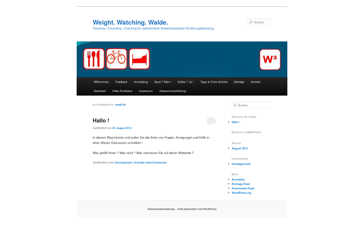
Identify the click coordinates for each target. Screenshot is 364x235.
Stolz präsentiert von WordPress (197, 209)
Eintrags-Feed (241, 184)
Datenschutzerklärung (172, 91)
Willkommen (101, 82)
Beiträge (239, 82)
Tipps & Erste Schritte (214, 82)
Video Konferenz (122, 91)
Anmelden (238, 179)
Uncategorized (123, 162)
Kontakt (255, 82)
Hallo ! (101, 120)
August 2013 (240, 148)
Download (100, 91)
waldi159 (120, 104)
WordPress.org (241, 193)
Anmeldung (141, 82)
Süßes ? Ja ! (186, 82)
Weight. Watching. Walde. (130, 22)
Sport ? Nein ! (162, 82)
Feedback (121, 82)
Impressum (146, 91)
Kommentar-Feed (243, 188)
